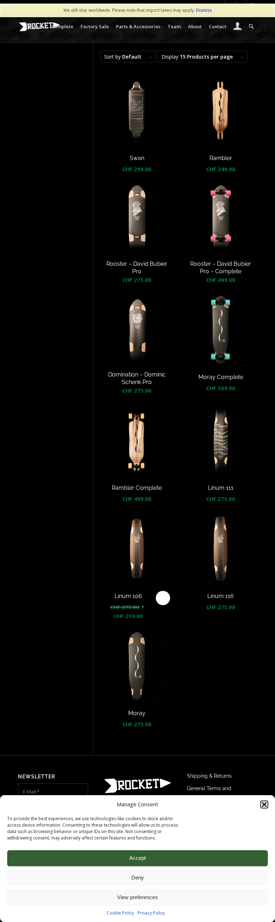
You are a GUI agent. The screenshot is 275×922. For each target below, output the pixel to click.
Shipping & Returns (209, 776)
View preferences (137, 897)
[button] (264, 804)
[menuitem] (36, 26)
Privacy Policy (151, 913)
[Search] (251, 26)
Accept (137, 858)
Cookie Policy (120, 913)
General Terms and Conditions (209, 793)
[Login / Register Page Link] (237, 27)
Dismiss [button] (204, 10)
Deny (137, 877)
